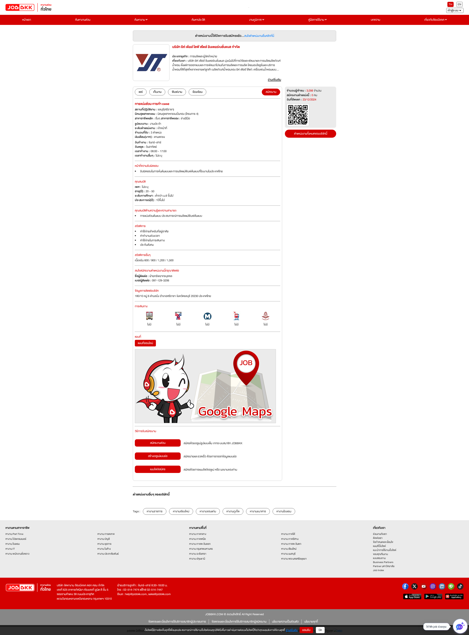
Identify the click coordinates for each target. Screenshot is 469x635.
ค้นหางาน (140, 19)
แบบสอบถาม (379, 558)
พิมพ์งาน (177, 92)
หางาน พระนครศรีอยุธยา (294, 559)
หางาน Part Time (14, 534)
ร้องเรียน (197, 92)
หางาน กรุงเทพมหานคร (201, 549)
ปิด (320, 630)
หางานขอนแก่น (208, 511)
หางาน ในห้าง (104, 549)
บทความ (375, 19)
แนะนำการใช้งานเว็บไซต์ (384, 550)
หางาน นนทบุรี (288, 554)
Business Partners (383, 562)
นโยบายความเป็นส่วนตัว (285, 621)
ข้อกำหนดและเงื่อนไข (383, 542)
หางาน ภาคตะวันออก (200, 544)
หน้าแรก (26, 19)
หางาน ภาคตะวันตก (291, 544)
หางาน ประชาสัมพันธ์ (108, 554)
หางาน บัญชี (103, 539)
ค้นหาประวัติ (198, 19)
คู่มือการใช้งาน (316, 19)
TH (450, 4)
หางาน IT (10, 549)
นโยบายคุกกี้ (311, 621)
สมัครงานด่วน (157, 443)
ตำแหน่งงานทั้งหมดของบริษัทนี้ (310, 133)
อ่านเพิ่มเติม (292, 630)
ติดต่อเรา (378, 538)
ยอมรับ (306, 630)
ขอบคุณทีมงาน (380, 554)
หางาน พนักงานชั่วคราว (17, 554)
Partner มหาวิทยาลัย (383, 566)
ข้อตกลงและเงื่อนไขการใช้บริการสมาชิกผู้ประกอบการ (177, 621)
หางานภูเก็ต (232, 511)
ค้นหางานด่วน (82, 19)
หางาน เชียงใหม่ (288, 549)
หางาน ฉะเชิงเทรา (197, 554)
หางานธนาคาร (258, 511)
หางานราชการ (155, 511)
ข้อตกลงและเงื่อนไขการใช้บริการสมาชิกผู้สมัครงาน (239, 621)
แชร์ (141, 92)
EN (459, 4)
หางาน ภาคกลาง (197, 534)
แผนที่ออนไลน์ (145, 343)
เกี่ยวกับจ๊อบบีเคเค (434, 19)
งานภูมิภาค (255, 19)
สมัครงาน (271, 92)
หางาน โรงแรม (12, 544)
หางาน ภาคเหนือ (197, 539)
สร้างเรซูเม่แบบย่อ (157, 456)
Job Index (378, 570)
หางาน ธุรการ (104, 544)
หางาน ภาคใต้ (288, 534)
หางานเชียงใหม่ (181, 511)
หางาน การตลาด (106, 534)
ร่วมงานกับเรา (380, 534)
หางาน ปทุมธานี (197, 559)
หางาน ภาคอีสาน (289, 539)
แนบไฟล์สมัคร (157, 469)
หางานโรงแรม (283, 511)
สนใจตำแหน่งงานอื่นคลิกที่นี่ (259, 36)
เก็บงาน (157, 92)
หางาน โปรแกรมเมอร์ (15, 539)
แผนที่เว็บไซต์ (379, 546)
